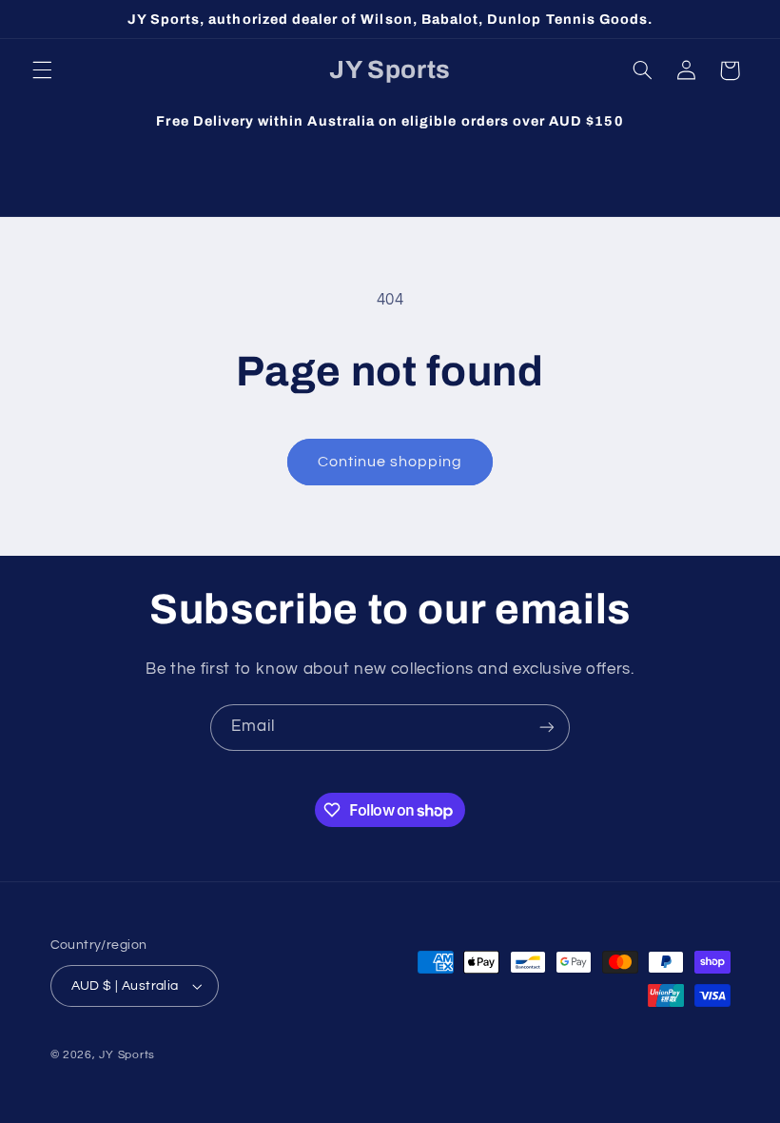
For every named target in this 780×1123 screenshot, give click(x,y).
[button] (42, 70)
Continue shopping (390, 461)
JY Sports (127, 1055)
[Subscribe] (547, 727)
